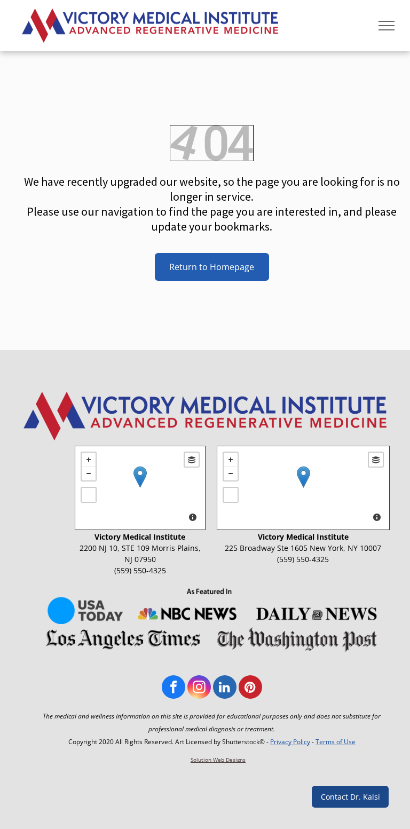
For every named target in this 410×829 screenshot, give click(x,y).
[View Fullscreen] (89, 495)
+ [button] (89, 460)
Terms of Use (336, 741)
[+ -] (139, 488)
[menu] (386, 26)
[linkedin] (224, 688)
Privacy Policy (290, 741)
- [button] (89, 473)
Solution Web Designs (218, 759)
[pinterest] (250, 688)
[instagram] (199, 688)
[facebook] (173, 688)
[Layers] (192, 460)
